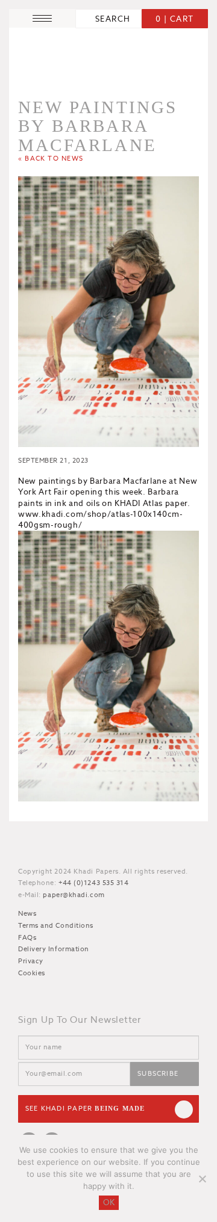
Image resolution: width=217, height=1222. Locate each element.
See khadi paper (85, 1108)
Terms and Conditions (55, 925)
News (27, 913)
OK (109, 1202)
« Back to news (50, 158)
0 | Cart (174, 19)
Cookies (31, 973)
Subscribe (157, 1073)
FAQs (27, 937)
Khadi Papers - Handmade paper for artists (108, 56)
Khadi (66, 850)
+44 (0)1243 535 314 (93, 882)
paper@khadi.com (73, 894)
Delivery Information (53, 949)
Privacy (30, 961)
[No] (202, 1179)
